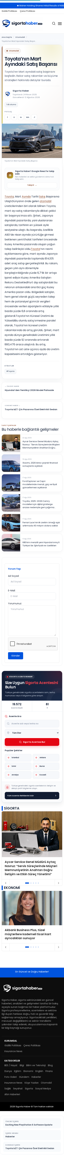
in (21, 117)
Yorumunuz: (15, 603)
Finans (49, 1071)
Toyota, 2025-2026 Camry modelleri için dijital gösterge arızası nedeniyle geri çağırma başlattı (38, 504)
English (39, 1071)
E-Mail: (11, 590)
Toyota (9, 196)
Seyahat (18, 1088)
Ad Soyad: (13, 576)
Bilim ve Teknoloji (36, 1065)
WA (27, 117)
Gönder (15, 655)
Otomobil (20, 37)
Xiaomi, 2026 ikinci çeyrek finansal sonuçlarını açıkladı (40, 464)
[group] (32, 845)
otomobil (45, 201)
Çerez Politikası (27, 11)
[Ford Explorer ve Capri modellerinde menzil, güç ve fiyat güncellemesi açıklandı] (11, 483)
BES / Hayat (10, 1065)
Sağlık (7, 1088)
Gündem (24, 1077)
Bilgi (22, 1065)
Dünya (8, 1071)
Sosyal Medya (43, 1088)
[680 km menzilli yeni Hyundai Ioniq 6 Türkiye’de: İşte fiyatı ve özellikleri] (11, 542)
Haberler (36, 1077)
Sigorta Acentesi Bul (34, 742)
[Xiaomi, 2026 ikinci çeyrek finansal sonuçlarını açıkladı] (11, 463)
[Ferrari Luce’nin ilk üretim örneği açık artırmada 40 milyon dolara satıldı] (11, 523)
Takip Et (32, 185)
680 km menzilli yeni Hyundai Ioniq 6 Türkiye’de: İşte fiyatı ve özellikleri (40, 544)
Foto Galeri (10, 1077)
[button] (27, 883)
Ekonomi (28, 1071)
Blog (50, 1065)
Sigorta (29, 1088)
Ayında (26, 196)
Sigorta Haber (21, 91)
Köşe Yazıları (32, 1082)
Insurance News (13, 1051)
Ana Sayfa (7, 37)
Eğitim (17, 1071)
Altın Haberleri (12, 1094)
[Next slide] (58, 883)
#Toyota (10, 371)
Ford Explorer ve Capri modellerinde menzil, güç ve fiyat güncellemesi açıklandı (39, 484)
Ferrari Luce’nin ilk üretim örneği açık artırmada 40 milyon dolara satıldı (41, 524)
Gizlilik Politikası (9, 11)
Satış (42, 196)
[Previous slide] (6, 883)
